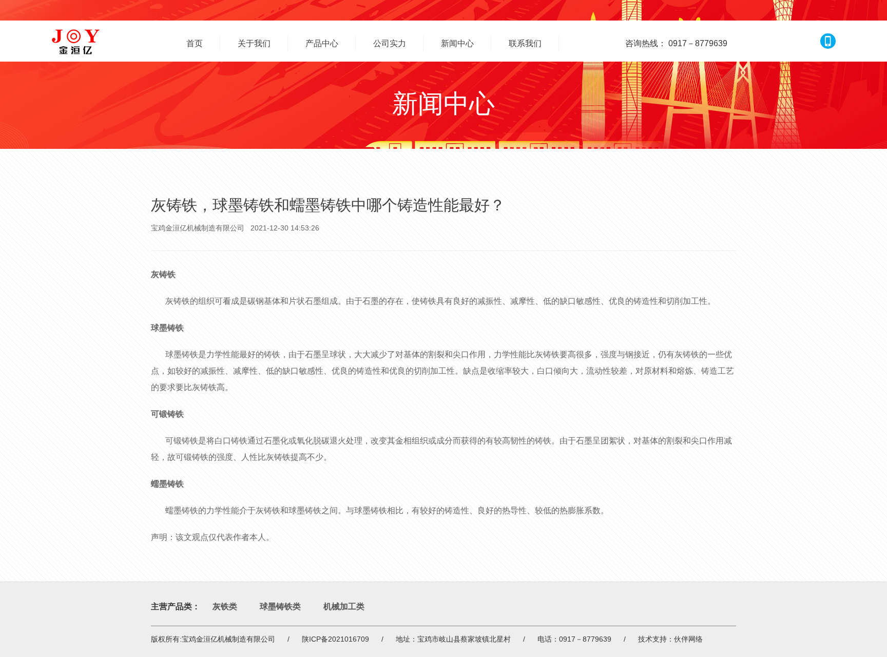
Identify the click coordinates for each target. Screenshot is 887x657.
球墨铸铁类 (280, 606)
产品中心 (321, 43)
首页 (194, 43)
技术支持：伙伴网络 (670, 639)
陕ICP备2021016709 (335, 639)
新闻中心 (457, 43)
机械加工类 (343, 606)
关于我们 (254, 43)
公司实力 (389, 43)
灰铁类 (225, 606)
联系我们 (525, 43)
